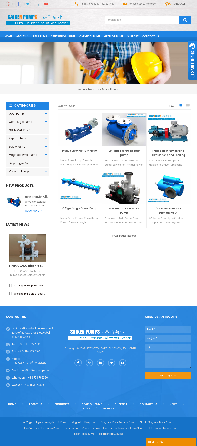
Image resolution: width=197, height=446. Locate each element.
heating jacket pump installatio (32, 285)
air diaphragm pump (111, 434)
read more (32, 211)
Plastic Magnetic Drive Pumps (157, 422)
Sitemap (108, 409)
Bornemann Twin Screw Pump (124, 211)
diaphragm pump (84, 434)
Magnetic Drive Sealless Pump (118, 422)
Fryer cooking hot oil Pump (51, 422)
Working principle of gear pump (32, 294)
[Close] (192, 82)
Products (93, 89)
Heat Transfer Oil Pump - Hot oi (37, 197)
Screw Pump (110, 89)
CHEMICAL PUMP (89, 37)
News (173, 404)
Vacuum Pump (19, 171)
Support (133, 37)
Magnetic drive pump (84, 422)
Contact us (150, 37)
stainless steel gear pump (162, 428)
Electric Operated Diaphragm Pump (40, 428)
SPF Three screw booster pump (124, 153)
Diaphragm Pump (20, 163)
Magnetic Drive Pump (23, 155)
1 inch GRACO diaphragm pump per (27, 265)
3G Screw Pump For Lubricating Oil (168, 211)
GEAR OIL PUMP (113, 37)
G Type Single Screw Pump (79, 209)
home (8, 37)
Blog (86, 409)
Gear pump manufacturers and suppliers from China (112, 428)
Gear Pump (40, 37)
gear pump (71, 428)
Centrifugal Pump (63, 37)
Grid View (180, 106)
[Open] (192, 60)
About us (22, 37)
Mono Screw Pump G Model (80, 151)
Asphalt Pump (18, 138)
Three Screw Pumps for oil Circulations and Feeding (168, 153)
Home (12, 404)
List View (188, 106)
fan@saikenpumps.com (142, 4)
